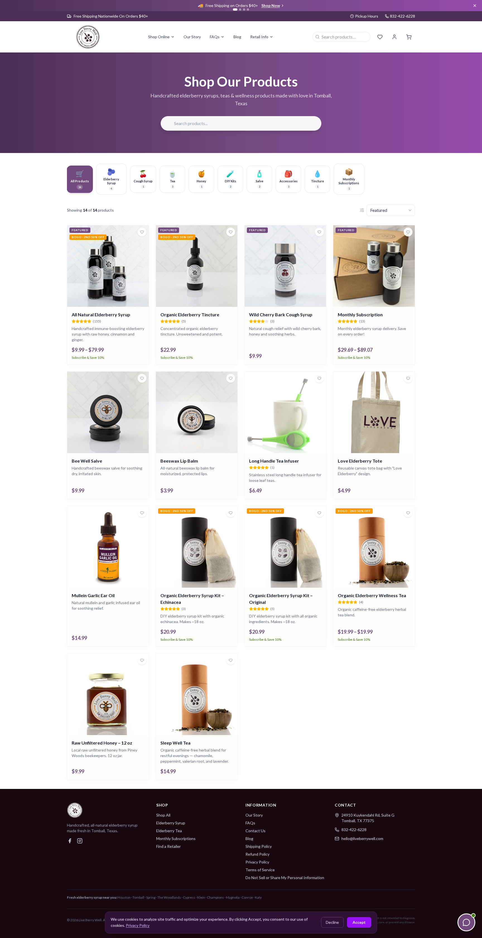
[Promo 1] (235, 9)
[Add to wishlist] (142, 232)
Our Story (192, 36)
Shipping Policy (258, 846)
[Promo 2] (240, 9)
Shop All (163, 815)
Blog (237, 36)
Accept (359, 922)
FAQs (215, 36)
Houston (124, 897)
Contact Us (255, 830)
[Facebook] (70, 841)
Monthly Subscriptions (176, 838)
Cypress (189, 897)
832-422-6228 (354, 829)
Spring (150, 897)
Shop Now (270, 5)
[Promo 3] (244, 9)
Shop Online (159, 36)
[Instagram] (80, 841)
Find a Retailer (168, 846)
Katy (258, 897)
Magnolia (233, 897)
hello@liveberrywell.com (362, 838)
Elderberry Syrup (170, 822)
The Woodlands (169, 897)
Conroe (247, 897)
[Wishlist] (380, 37)
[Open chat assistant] (466, 922)
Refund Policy (257, 854)
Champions (215, 897)
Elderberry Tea (169, 830)
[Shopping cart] (409, 37)
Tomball (138, 897)
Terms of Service (260, 869)
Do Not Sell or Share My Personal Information (284, 877)
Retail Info (259, 36)
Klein (201, 897)
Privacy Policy (257, 862)
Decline (332, 922)
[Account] (394, 37)
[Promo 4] (248, 9)
